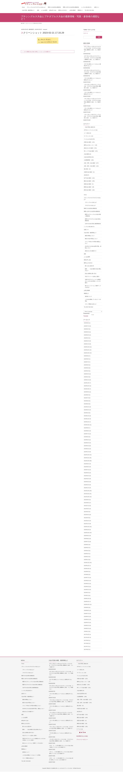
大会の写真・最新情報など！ (90, 232)
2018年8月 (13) (87, 610)
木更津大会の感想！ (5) (89, 172)
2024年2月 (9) (87, 412)
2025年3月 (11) (87, 373)
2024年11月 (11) (87, 385)
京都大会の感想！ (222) (89, 142)
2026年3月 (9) (87, 338)
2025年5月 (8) (87, 367)
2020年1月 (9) (87, 559)
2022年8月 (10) (87, 466)
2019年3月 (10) (87, 589)
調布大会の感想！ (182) (89, 190)
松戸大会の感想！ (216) (89, 178)
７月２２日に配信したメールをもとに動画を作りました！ (92, 93)
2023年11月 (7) (87, 421)
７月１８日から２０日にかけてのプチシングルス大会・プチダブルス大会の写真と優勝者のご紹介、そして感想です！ (92, 101)
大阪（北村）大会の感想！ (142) (91, 166)
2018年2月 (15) (87, 628)
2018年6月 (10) (87, 616)
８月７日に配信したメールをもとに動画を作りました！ (92, 64)
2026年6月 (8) (87, 329)
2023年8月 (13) (87, 430)
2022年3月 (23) (87, 481)
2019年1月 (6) (87, 595)
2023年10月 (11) (87, 424)
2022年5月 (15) (87, 475)
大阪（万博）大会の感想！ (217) (91, 163)
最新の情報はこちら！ (90, 235)
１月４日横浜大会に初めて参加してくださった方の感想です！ (37, 51)
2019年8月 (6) (87, 574)
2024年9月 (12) (87, 391)
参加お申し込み (87, 259)
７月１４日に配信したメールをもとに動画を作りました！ (92, 109)
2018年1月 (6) (87, 631)
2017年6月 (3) (87, 649)
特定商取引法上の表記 (82, 736)
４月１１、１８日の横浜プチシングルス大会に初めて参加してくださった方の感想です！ (61, 752)
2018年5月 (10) (87, 619)
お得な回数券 (87, 290)
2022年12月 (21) (87, 454)
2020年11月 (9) (87, 529)
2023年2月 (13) (87, 448)
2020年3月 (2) (87, 553)
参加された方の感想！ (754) (90, 148)
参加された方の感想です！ (91, 250)
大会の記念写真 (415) (89, 157)
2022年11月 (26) (87, 457)
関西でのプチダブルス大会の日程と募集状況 (93, 219)
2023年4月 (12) (87, 442)
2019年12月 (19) (87, 562)
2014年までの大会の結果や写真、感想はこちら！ (93, 247)
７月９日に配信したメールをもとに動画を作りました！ (60, 733)
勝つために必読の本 (89, 265)
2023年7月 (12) (87, 433)
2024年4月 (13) (87, 406)
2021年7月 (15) (87, 505)
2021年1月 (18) (87, 523)
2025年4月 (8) (87, 370)
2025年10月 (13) (87, 352)
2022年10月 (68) (87, 460)
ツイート (85, 33)
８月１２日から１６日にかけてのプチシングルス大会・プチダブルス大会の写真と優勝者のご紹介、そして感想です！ (92, 49)
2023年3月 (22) (87, 445)
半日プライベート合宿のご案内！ (92, 276)
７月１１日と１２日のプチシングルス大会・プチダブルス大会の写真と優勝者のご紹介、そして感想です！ (92, 116)
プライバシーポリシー (82, 739)
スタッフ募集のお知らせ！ (91, 304)
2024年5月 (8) (87, 403)
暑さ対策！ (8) (87, 169)
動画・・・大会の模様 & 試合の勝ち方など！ (93, 269)
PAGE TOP (119, 754)
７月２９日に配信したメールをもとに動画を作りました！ (92, 79)
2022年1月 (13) (87, 487)
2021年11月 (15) (87, 493)
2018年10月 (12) (87, 604)
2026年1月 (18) (87, 343)
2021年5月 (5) (87, 511)
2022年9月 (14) (87, 463)
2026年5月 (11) (87, 332)
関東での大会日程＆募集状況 (90, 208)
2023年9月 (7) (87, 427)
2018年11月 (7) (87, 601)
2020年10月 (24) (87, 532)
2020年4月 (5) (87, 550)
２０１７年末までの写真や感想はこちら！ (93, 242)
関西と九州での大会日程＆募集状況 (92, 211)
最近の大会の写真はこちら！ (91, 238)
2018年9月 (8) (87, 607)
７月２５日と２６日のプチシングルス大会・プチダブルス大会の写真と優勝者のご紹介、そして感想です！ (92, 86)
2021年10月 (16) (87, 496)
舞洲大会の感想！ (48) (89, 187)
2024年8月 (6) (87, 394)
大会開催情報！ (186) (89, 160)
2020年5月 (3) (87, 547)
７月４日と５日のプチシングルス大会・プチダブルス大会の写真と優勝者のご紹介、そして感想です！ (61, 740)
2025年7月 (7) (87, 361)
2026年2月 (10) (87, 341)
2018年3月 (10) (87, 625)
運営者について (88, 296)
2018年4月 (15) (87, 622)
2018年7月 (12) (87, 613)
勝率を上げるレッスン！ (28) (90, 145)
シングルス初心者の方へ (89, 226)
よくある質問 (87, 256)
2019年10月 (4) (87, 568)
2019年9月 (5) (87, 571)
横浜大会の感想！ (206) (89, 181)
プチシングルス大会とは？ (91, 202)
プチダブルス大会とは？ (90, 205)
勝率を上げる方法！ (88, 262)
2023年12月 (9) (87, 418)
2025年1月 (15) (87, 379)
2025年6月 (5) (87, 364)
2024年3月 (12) (87, 409)
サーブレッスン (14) (88, 136)
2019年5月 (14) (87, 583)
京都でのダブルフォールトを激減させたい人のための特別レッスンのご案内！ (93, 281)
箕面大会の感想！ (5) (88, 184)
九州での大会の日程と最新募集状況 (93, 223)
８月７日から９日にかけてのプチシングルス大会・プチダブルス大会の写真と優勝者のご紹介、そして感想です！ (92, 57)
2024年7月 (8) (87, 397)
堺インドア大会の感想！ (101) (91, 151)
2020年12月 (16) (87, 526)
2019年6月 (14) (87, 580)
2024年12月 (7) (87, 382)
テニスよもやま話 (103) (89, 139)
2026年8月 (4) (87, 323)
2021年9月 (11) (87, 499)
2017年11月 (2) (87, 634)
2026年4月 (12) (87, 335)
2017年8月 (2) (87, 643)
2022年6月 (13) (87, 472)
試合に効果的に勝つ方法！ (91, 273)
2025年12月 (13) (87, 346)
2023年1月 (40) (87, 451)
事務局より (86, 293)
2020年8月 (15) (87, 538)
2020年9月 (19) (87, 535)
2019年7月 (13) (87, 577)
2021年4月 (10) (87, 514)
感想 (85, 253)
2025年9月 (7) (87, 355)
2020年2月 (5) (87, 556)
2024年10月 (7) (87, 388)
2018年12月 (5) (87, 598)
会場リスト (86, 229)
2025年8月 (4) (87, 359)
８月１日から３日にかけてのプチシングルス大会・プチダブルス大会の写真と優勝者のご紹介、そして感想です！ (92, 72)
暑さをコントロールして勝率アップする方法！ (93, 286)
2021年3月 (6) (87, 517)
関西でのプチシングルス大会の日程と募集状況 (93, 215)
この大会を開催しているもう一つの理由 (93, 300)
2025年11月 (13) (87, 349)
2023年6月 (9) (87, 436)
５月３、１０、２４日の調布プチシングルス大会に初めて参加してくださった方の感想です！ (61, 759)
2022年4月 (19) (87, 478)
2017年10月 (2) (87, 637)
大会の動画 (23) (87, 154)
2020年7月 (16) (87, 541)
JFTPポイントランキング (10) (90, 130)
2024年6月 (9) (87, 400)
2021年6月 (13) (87, 508)
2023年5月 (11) (87, 439)
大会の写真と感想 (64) (89, 127)
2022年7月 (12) (87, 469)
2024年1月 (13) (87, 415)
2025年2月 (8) (87, 376)
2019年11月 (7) (87, 565)
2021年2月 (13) (87, 520)
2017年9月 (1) (87, 640)
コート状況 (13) (87, 133)
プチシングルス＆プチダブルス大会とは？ (92, 198)
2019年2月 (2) (87, 592)
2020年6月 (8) (87, 544)
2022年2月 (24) (87, 484)
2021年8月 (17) (87, 502)
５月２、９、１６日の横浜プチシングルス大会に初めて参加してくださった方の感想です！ (61, 746)
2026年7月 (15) (87, 326)
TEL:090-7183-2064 (88, 307)
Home (85, 194)
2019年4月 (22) (87, 586)
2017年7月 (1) (87, 646)
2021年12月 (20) (87, 490)
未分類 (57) (86, 175)
